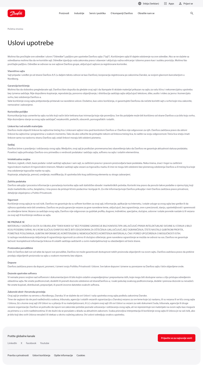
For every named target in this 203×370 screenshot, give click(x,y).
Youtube (44, 343)
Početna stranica (15, 28)
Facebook (31, 343)
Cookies (81, 355)
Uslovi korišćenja (41, 355)
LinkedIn (12, 343)
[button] (168, 3)
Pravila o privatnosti (18, 355)
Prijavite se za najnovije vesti (176, 338)
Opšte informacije (63, 355)
